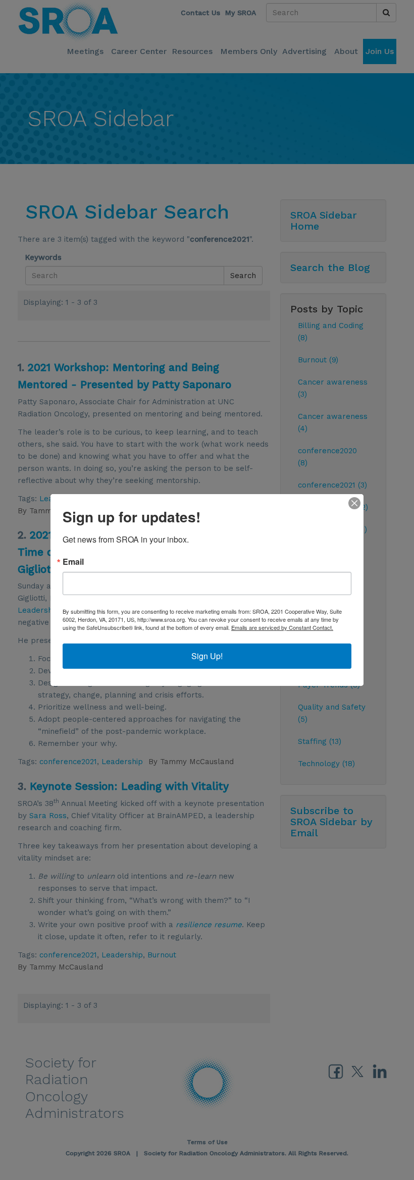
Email (73, 562)
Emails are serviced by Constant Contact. (282, 627)
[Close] (354, 503)
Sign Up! (207, 656)
